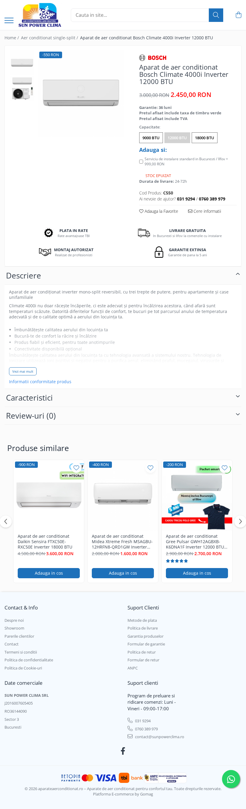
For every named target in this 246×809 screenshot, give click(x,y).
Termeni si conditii (20, 652)
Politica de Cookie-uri (23, 668)
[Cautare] (216, 15)
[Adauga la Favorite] (76, 467)
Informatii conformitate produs (40, 381)
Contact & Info (21, 607)
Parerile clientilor (19, 636)
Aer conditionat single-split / (50, 38)
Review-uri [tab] (31, 415)
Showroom (14, 628)
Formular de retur (143, 660)
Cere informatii (206, 211)
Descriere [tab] (23, 275)
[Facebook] (123, 751)
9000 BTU (151, 137)
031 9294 (142, 720)
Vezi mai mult (22, 371)
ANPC (133, 668)
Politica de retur (142, 652)
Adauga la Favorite (160, 211)
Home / (12, 38)
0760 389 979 (146, 729)
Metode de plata (142, 620)
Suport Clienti (143, 607)
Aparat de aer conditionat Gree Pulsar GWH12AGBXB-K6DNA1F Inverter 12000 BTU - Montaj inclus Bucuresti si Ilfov (197, 542)
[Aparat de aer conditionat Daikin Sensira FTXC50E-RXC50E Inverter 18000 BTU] (49, 495)
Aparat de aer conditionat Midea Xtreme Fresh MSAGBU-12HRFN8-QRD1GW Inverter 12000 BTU (122, 542)
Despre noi (14, 620)
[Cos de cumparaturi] (238, 15)
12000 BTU (177, 137)
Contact (11, 644)
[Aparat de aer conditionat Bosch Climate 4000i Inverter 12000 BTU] (81, 93)
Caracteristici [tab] (29, 397)
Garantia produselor (146, 636)
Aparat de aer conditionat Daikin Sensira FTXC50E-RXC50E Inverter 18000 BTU (45, 542)
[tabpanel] (81, 93)
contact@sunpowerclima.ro (159, 736)
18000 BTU (204, 137)
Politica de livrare (143, 628)
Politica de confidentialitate (28, 660)
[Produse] (9, 21)
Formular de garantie (146, 644)
